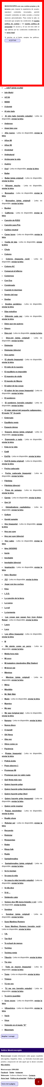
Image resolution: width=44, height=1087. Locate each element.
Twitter (19, 1043)
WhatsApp (4, 1043)
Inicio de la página (8, 1084)
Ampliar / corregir (8, 1036)
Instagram (19, 1072)
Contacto (32, 1075)
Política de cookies (35, 1078)
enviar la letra (17, 119)
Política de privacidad (18, 1078)
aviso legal (11, 32)
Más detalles (5, 1065)
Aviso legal (5, 1078)
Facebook (11, 1043)
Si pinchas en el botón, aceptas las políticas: (22, 37)
